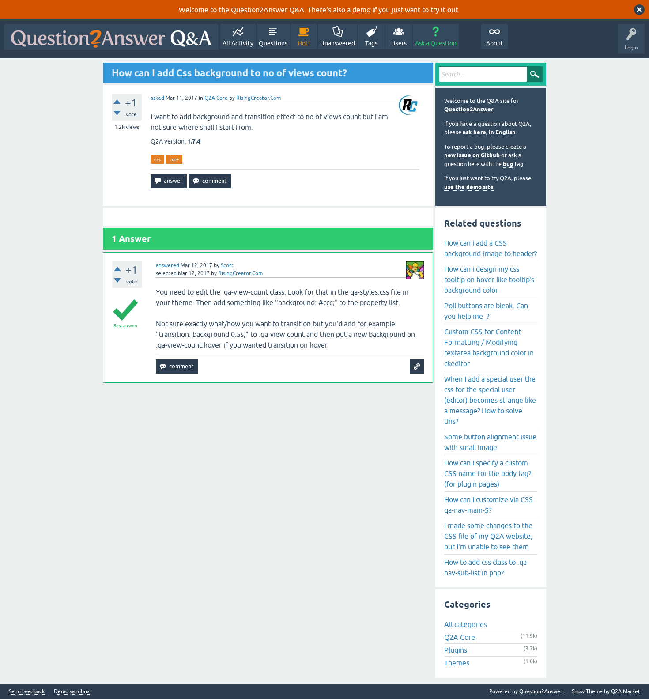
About (494, 43)
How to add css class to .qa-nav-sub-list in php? (486, 567)
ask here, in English (489, 132)
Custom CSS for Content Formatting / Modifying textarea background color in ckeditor (489, 347)
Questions (273, 43)
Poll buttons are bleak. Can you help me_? (486, 311)
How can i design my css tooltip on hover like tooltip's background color (489, 279)
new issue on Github (472, 155)
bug (508, 164)
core (174, 159)
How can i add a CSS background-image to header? (490, 248)
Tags (371, 43)
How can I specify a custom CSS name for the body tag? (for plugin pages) (487, 473)
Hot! (304, 43)
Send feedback (27, 692)
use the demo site (469, 187)
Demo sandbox (72, 692)
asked (157, 98)
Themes (456, 663)
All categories (465, 624)
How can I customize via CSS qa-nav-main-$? (488, 504)
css (157, 159)
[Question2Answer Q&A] (111, 37)
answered (167, 265)
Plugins (455, 650)
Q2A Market (625, 691)
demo (361, 10)
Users (399, 43)
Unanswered (337, 43)
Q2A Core (216, 98)
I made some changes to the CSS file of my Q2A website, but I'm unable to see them (488, 536)
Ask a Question (436, 43)
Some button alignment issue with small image (490, 442)
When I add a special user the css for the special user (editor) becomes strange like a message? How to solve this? (490, 400)
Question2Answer (468, 109)
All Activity (238, 43)
